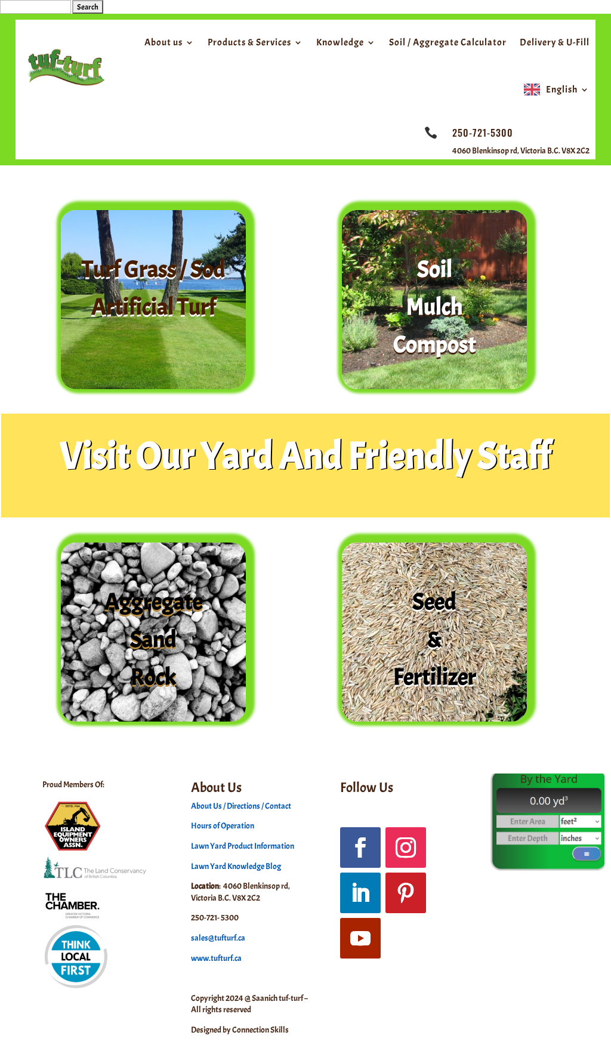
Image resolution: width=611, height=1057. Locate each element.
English (562, 89)
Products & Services (249, 42)
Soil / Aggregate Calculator (448, 42)
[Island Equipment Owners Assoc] (72, 851)
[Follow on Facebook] (360, 847)
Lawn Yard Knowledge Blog (236, 866)
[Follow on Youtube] (360, 938)
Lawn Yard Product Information (242, 846)
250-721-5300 (482, 132)
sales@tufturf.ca (218, 938)
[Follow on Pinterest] (405, 893)
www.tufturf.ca (216, 958)
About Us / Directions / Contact (241, 806)
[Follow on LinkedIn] (360, 893)
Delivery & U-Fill (555, 42)
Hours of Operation (222, 826)
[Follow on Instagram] (405, 847)
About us (163, 42)
